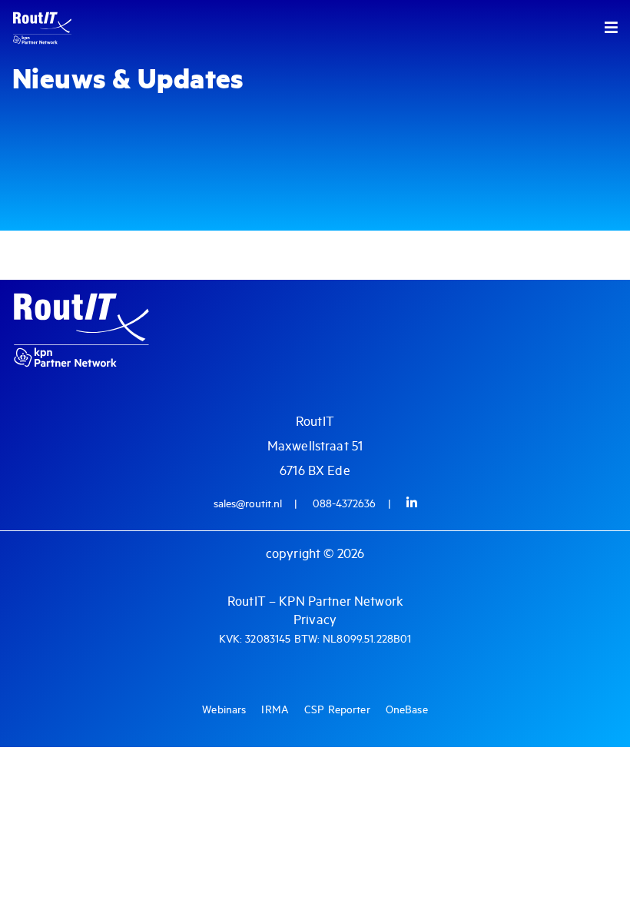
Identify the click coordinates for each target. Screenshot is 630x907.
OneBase (407, 710)
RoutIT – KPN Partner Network (315, 602)
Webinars (224, 710)
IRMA (275, 710)
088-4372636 (344, 504)
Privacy (315, 620)
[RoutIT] (72, 28)
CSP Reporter (337, 710)
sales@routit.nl (248, 504)
